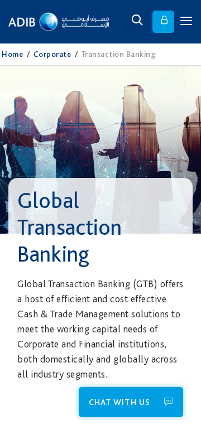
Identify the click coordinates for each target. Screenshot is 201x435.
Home (12, 54)
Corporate (52, 54)
